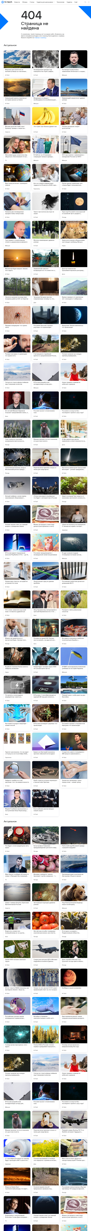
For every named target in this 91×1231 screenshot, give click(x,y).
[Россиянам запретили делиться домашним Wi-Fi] (74, 575)
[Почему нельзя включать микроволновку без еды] (74, 1181)
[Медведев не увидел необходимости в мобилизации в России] (45, 92)
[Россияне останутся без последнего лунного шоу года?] (74, 404)
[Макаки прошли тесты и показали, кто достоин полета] (45, 433)
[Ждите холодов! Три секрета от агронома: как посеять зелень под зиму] (74, 490)
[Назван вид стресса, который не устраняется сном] (17, 575)
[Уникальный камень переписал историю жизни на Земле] (17, 92)
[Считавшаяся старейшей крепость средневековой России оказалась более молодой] (45, 348)
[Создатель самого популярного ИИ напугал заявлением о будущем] (74, 746)
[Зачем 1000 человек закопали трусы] (17, 1095)
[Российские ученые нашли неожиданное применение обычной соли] (17, 1152)
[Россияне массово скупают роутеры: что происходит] (45, 319)
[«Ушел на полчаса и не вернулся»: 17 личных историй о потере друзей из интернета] (74, 518)
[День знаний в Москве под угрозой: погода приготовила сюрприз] (74, 1095)
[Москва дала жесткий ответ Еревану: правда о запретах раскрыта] (17, 120)
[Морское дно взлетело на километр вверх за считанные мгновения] (17, 63)
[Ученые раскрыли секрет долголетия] (74, 120)
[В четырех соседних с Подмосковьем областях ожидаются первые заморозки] (74, 1067)
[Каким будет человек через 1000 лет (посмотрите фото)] (45, 660)
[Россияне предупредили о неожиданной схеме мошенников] (45, 547)
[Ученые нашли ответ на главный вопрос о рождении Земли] (17, 518)
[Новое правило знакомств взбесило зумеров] (74, 376)
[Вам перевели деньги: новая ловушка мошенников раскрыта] (74, 1152)
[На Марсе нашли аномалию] (74, 1124)
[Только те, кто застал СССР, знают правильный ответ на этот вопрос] (45, 1124)
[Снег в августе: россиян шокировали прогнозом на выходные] (17, 433)
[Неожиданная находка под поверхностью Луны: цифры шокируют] (45, 63)
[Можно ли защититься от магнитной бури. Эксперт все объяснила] (17, 632)
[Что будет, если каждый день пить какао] (17, 982)
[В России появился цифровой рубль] (17, 916)
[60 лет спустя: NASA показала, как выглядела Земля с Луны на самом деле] (17, 1124)
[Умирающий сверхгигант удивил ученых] (74, 92)
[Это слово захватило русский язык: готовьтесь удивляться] (17, 603)
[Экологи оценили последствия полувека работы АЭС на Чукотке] (17, 291)
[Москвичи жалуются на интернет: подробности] (74, 945)
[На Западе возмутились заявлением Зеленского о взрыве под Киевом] (74, 63)
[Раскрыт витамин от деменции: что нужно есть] (17, 348)
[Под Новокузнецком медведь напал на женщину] (74, 1038)
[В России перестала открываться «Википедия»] (45, 888)
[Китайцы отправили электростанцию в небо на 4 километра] (45, 1152)
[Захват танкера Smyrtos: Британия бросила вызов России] (17, 1038)
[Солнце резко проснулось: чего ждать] (17, 1181)
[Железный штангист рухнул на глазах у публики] (45, 945)
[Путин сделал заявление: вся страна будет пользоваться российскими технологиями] (74, 177)
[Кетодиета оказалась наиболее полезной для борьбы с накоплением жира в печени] (74, 632)
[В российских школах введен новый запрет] (45, 803)
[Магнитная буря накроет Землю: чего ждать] (17, 262)
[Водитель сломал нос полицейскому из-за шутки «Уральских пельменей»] (17, 1067)
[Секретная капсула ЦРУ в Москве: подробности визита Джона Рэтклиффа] (45, 1095)
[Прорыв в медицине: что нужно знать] (17, 319)
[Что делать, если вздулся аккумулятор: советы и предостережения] (17, 689)
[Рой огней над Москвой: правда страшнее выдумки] (74, 982)
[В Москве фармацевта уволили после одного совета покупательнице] (74, 888)
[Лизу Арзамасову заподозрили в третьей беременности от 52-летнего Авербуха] (45, 603)
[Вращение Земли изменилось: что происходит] (74, 319)
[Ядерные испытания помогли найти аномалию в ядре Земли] (17, 945)
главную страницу (40, 37)
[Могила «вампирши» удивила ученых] (45, 234)
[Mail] (2, 2)
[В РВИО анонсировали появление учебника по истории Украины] (74, 660)
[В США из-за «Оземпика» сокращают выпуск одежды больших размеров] (45, 149)
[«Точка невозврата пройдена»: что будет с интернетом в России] (45, 490)
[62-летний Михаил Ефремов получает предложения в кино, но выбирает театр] (17, 404)
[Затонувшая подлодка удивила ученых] (45, 1038)
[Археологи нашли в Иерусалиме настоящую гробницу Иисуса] (74, 234)
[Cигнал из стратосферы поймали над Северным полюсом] (17, 376)
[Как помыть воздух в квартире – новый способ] (17, 717)
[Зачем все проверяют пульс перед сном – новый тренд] (74, 774)
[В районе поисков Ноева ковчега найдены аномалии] (17, 660)
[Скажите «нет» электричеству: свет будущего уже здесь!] (17, 888)
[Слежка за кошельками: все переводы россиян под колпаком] (74, 803)
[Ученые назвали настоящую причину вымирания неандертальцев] (74, 348)
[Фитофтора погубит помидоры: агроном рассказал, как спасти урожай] (45, 1067)
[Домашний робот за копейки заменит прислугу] (74, 831)
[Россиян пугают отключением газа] (45, 404)
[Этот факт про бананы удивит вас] (45, 120)
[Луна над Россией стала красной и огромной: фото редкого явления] (74, 205)
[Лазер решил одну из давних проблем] (45, 575)
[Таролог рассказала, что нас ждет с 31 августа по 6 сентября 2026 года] (17, 746)
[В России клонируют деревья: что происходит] (45, 717)
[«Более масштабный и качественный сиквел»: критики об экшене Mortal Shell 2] (74, 916)
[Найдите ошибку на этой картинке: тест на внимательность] (17, 774)
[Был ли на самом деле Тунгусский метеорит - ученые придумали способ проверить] (74, 461)
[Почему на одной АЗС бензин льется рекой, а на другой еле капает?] (45, 632)
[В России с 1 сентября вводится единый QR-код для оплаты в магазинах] (45, 689)
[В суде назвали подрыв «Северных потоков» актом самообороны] (74, 547)
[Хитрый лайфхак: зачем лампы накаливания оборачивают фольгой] (17, 490)
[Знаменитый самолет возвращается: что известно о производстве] (45, 262)
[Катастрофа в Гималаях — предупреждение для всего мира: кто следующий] (45, 982)
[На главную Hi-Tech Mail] (8, 2)
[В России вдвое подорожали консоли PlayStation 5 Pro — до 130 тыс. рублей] (17, 547)
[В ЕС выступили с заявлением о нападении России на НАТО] (74, 149)
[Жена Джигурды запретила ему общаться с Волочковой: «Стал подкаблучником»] (17, 149)
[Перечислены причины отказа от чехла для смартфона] (45, 461)
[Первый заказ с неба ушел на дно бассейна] (74, 689)
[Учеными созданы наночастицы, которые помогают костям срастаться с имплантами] (45, 916)
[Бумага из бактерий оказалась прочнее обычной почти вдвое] (45, 746)
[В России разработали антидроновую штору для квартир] (45, 376)
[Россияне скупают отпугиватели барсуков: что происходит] (74, 717)
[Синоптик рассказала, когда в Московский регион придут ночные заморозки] (17, 461)
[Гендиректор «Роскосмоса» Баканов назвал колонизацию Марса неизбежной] (45, 831)
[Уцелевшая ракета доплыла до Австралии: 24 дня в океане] (74, 1010)
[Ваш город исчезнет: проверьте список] (17, 177)
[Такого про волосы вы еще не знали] (45, 205)
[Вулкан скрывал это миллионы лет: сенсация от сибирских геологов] (74, 291)
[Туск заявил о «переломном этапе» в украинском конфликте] (17, 234)
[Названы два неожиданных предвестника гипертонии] (17, 205)
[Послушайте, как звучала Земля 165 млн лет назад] (17, 831)
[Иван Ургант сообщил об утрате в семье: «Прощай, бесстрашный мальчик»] (17, 1010)
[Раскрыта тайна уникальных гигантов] (74, 603)
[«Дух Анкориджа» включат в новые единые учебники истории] (45, 859)
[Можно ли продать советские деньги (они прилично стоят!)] (45, 518)
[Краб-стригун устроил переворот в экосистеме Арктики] (45, 774)
